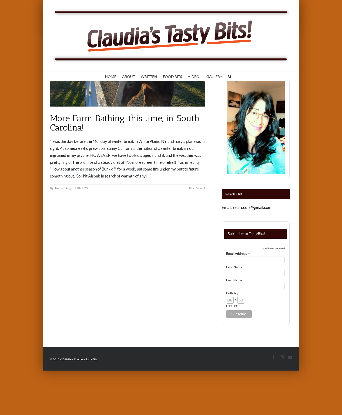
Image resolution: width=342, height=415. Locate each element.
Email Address (238, 253)
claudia (58, 188)
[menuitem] (110, 76)
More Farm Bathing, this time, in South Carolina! (125, 123)
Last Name (234, 280)
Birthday (232, 293)
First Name (234, 267)
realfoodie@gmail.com (252, 207)
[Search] (229, 76)
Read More (196, 188)
